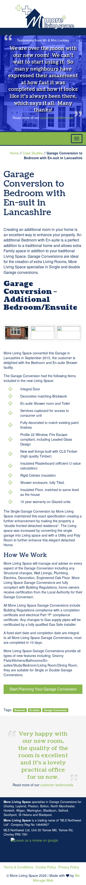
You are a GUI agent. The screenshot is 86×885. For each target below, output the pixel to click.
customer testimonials (56, 118)
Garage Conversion (55, 710)
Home (14, 153)
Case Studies (33, 153)
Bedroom (19, 710)
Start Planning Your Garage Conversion (43, 689)
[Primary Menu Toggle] (76, 138)
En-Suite (34, 710)
